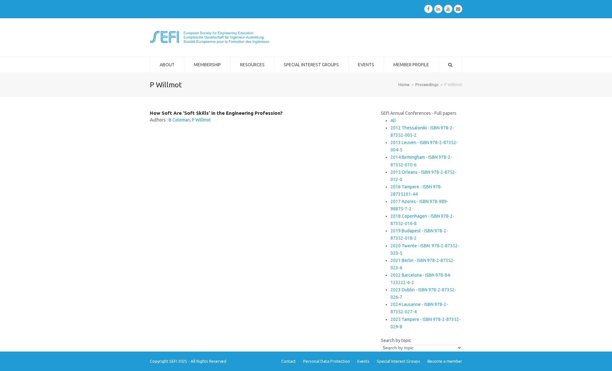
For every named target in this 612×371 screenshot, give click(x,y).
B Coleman (179, 119)
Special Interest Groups (398, 361)
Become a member (444, 361)
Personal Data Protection (326, 361)
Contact (288, 361)
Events (363, 361)
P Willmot (201, 119)
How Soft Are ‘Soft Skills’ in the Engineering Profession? (216, 113)
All (393, 120)
